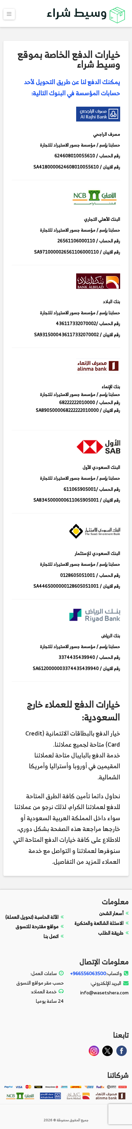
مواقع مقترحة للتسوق (37, 926)
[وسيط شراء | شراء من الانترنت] (86, 13)
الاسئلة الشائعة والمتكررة (99, 923)
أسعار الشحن (111, 913)
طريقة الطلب (111, 933)
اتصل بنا (51, 936)
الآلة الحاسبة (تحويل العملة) (32, 917)
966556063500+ (88, 973)
